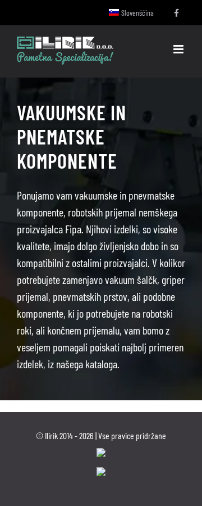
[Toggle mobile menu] (179, 49)
